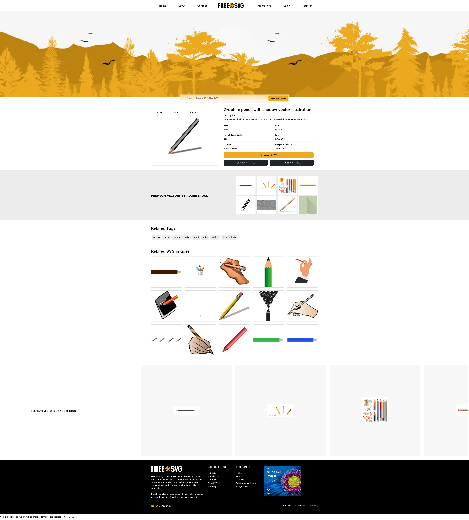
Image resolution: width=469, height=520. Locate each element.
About (181, 5)
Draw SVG (212, 483)
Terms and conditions (296, 505)
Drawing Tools (229, 237)
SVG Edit (212, 479)
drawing (177, 237)
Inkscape (212, 473)
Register (307, 5)
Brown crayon (160, 284)
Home (162, 5)
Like (192, 112)
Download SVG (269, 155)
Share (159, 112)
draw (166, 237)
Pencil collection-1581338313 (167, 350)
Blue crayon (295, 352)
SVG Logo (212, 486)
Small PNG (292, 163)
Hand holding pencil (231, 284)
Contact (202, 5)
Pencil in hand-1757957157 (302, 284)
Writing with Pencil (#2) (199, 352)
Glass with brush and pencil (200, 284)
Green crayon (262, 352)
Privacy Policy (312, 505)
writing (215, 237)
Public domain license (246, 483)
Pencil (258, 284)
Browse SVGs (278, 98)
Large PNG (246, 163)
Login (286, 5)
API (284, 505)
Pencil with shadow (231, 318)
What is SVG (213, 476)
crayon (156, 237)
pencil (196, 237)
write (205, 237)
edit (187, 237)
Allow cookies (72, 517)
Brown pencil (194, 318)
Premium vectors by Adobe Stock (179, 195)
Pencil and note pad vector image (166, 316)
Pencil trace (261, 318)
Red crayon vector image (234, 352)
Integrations (263, 5)
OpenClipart (280, 148)
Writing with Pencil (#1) (300, 318)
